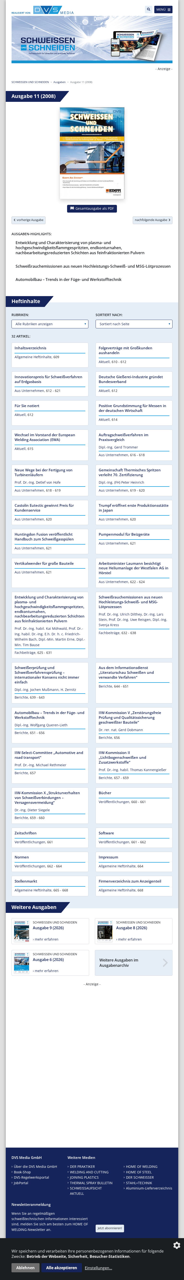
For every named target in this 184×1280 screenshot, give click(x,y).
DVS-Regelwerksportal (31, 1177)
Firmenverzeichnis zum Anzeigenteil (130, 881)
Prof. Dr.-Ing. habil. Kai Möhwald (41, 628)
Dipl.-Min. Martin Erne (57, 639)
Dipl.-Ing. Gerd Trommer (118, 447)
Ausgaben (59, 82)
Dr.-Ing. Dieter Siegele (32, 810)
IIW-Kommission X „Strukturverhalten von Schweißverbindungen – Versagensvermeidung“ (47, 797)
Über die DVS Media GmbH (35, 1166)
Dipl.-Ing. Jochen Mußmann (37, 689)
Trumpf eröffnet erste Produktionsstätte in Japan (134, 508)
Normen (22, 857)
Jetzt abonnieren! (110, 1228)
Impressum (108, 857)
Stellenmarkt (26, 881)
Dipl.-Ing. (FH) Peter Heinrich (121, 482)
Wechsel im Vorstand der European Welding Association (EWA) (45, 437)
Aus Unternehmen (29, 390)
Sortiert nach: (109, 314)
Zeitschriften (26, 833)
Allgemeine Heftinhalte (33, 357)
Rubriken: (20, 314)
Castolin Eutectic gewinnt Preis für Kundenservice (44, 508)
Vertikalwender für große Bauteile (44, 563)
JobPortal (21, 1183)
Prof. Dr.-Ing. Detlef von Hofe (38, 482)
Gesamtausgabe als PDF (94, 208)
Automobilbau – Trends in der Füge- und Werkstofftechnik (68, 279)
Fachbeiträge (25, 652)
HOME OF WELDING (141, 1166)
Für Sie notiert (27, 405)
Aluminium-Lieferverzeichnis (149, 1188)
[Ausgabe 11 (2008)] (92, 154)
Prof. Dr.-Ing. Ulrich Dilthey (120, 614)
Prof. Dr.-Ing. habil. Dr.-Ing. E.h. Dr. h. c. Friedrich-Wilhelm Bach (49, 634)
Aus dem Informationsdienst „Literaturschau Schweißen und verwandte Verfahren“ (126, 672)
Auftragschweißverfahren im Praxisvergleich (123, 437)
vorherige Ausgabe (29, 220)
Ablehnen (25, 1267)
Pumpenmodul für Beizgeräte (124, 534)
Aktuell (104, 361)
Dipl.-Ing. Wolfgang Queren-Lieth (41, 725)
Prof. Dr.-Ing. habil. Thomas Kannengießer (133, 769)
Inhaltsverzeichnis (30, 347)
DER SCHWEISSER (140, 1177)
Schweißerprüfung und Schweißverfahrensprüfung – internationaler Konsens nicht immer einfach (47, 674)
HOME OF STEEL (139, 1172)
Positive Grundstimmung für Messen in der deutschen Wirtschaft (132, 408)
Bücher (105, 792)
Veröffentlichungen (114, 801)
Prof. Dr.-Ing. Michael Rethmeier (40, 765)
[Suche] (148, 9)
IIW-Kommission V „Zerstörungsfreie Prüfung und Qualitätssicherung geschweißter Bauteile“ (130, 717)
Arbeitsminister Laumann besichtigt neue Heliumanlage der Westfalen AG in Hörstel (133, 568)
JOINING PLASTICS (84, 1177)
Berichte (21, 697)
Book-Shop (22, 1172)
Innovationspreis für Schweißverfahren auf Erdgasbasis (48, 379)
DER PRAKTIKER (82, 1166)
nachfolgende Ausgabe (152, 220)
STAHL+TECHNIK (139, 1183)
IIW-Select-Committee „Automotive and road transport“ (49, 755)
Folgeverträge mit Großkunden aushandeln (125, 350)
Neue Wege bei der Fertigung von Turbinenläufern (44, 472)
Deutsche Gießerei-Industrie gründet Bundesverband (131, 379)
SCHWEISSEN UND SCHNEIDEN (30, 82)
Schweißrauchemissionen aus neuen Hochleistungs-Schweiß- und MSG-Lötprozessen (93, 266)
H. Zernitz (68, 689)
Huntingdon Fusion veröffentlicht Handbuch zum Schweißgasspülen (44, 536)
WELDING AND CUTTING (89, 1172)
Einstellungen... (98, 1268)
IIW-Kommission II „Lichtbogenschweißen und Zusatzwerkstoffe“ (122, 757)
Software (106, 833)
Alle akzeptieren (61, 1267)
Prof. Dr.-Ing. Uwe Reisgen (130, 619)
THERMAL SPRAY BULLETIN (91, 1183)
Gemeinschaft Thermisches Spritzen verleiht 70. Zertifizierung (130, 472)
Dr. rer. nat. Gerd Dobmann (121, 730)
